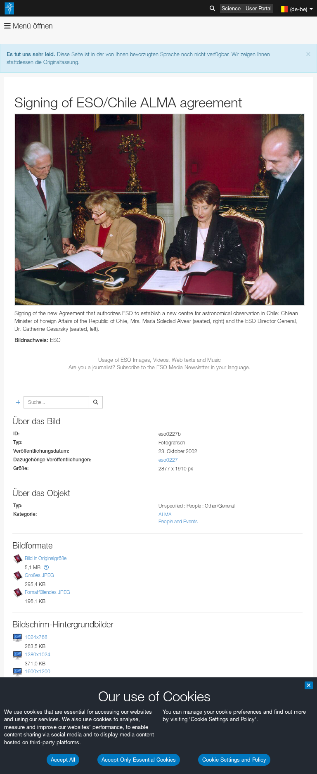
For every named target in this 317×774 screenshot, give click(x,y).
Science (231, 8)
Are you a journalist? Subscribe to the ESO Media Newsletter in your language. (160, 367)
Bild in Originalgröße (45, 558)
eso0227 (168, 460)
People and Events (178, 521)
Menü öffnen (32, 25)
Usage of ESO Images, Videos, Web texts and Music (159, 359)
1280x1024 (37, 654)
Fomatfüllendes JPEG (47, 592)
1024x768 (36, 637)
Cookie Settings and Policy (234, 759)
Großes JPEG (39, 575)
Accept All (63, 759)
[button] (46, 567)
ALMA (165, 514)
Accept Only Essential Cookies (139, 759)
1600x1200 (37, 671)
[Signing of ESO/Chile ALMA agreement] (159, 209)
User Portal (259, 8)
